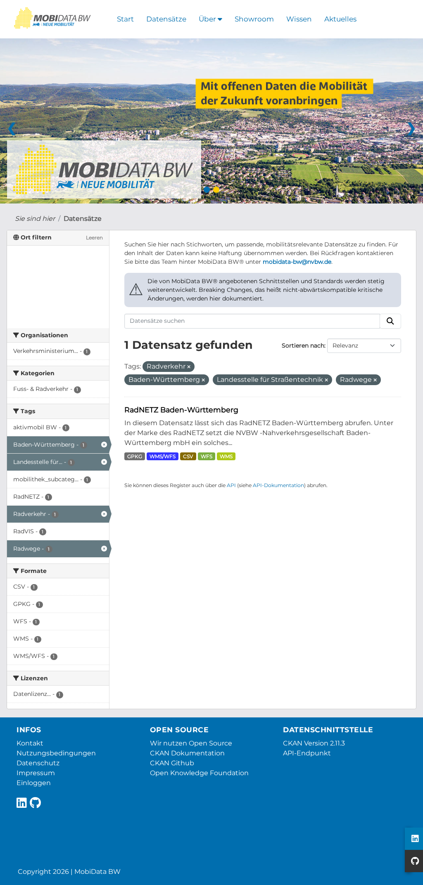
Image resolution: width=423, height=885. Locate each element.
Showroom (254, 19)
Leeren (94, 237)
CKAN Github (172, 763)
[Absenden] (390, 321)
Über (208, 19)
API (231, 485)
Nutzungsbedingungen (56, 753)
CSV (188, 456)
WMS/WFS (163, 456)
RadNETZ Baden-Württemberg (181, 409)
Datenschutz (38, 763)
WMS (226, 456)
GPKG (134, 456)
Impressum (36, 773)
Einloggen (34, 783)
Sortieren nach (303, 345)
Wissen (299, 19)
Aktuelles (340, 19)
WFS (206, 456)
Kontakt (30, 743)
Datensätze (166, 19)
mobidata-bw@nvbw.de (297, 261)
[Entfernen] (188, 367)
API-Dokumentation (278, 485)
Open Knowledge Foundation (199, 773)
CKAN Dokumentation (187, 753)
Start (125, 19)
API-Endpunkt (307, 753)
